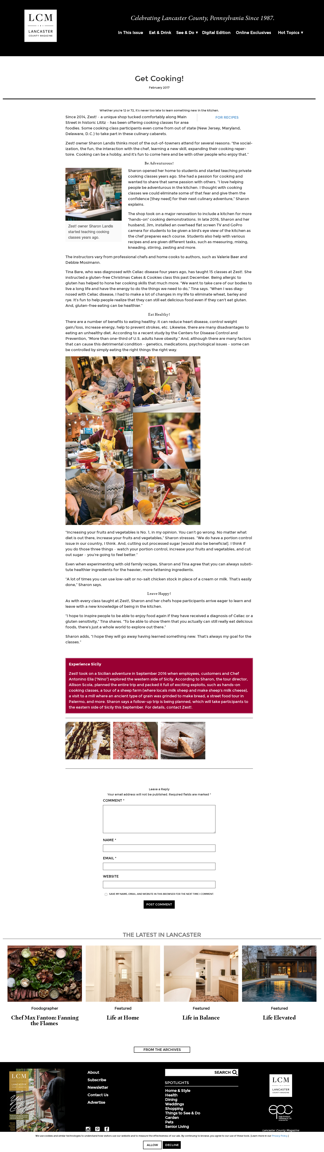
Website (111, 876)
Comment (113, 800)
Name (109, 840)
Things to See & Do (182, 1113)
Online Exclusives (253, 32)
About (93, 1072)
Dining (171, 1099)
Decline (172, 1145)
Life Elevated (279, 1017)
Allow (152, 1145)
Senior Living (177, 1126)
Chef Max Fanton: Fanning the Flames (45, 1020)
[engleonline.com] (280, 1121)
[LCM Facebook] (106, 1130)
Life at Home (123, 1017)
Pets (169, 1122)
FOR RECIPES (226, 117)
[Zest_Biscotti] (87, 741)
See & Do (185, 32)
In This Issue (130, 32)
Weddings (174, 1104)
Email (109, 858)
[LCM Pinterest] (97, 1130)
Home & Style (177, 1090)
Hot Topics (288, 32)
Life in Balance (201, 1017)
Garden (172, 1117)
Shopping (174, 1108)
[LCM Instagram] (88, 1130)
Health (171, 1095)
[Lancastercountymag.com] (280, 1096)
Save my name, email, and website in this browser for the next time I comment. (161, 894)
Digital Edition (216, 32)
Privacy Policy (279, 1136)
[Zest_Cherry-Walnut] (135, 741)
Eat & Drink (160, 32)
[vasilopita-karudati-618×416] (183, 741)
